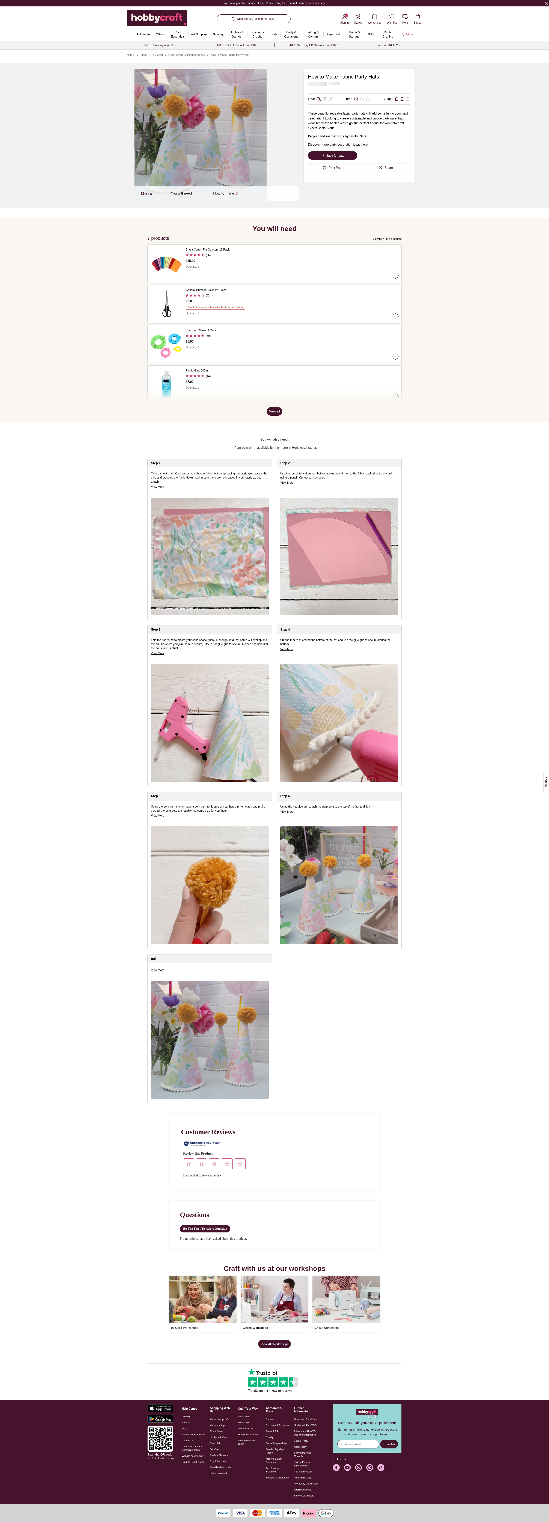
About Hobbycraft (219, 1419)
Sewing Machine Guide (246, 1442)
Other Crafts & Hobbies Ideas (186, 54)
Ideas (143, 54)
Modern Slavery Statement (274, 1460)
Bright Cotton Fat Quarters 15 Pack (208, 249)
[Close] (546, 3)
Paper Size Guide (303, 1477)
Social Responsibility (276, 1443)
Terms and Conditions (305, 1419)
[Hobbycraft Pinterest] (369, 1467)
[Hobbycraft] (157, 19)
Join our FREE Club (389, 45)
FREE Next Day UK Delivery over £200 (312, 45)
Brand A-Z (215, 1443)
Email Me (389, 1444)
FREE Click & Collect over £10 (236, 45)
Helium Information (219, 1473)
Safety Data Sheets (304, 1495)
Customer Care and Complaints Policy (192, 1448)
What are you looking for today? (256, 18)
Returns (186, 1422)
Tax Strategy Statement (272, 1470)
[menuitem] (143, 34)
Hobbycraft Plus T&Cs (305, 1425)
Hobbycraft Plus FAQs (193, 1434)
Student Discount (219, 1455)
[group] (210, 885)
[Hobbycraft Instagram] (358, 1467)
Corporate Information (277, 1425)
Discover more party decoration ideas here (338, 144)
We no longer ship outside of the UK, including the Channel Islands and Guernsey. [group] (274, 3)
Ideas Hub (243, 1416)
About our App (217, 1425)
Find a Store (216, 1431)
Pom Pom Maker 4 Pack (201, 330)
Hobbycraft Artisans (248, 1434)
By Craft (158, 54)
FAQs (185, 1428)
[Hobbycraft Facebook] (336, 1467)
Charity (269, 1437)
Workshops (244, 1422)
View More (157, 486)
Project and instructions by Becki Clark (337, 136)
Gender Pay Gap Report (275, 1451)
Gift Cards (215, 1449)
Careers (270, 1419)
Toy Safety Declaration (306, 1483)
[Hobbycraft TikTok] (380, 1467)
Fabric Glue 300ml (197, 370)
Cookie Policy (301, 1440)
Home (130, 54)
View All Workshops (274, 1344)
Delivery (186, 1416)
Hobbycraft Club (218, 1437)
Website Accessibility (193, 1456)
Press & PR (272, 1431)
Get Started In (245, 1428)
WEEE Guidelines (303, 1489)
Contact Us (188, 1440)
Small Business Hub (220, 1467)
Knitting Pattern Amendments (302, 1464)
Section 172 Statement (277, 1477)
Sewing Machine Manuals (302, 1454)
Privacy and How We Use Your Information (305, 1433)
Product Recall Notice (193, 1462)
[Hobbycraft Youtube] (347, 1467)
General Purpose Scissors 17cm (206, 289)
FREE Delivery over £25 (160, 45)
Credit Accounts (218, 1461)
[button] (200, 135)
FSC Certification (303, 1471)
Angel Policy (300, 1446)
